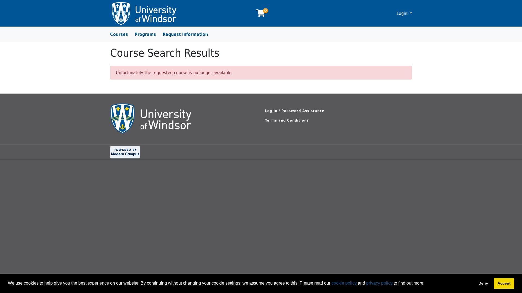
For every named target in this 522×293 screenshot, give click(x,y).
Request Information (185, 34)
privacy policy (379, 283)
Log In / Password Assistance (294, 111)
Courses (119, 34)
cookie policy (344, 283)
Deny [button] (483, 283)
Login (403, 13)
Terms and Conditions (287, 120)
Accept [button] (504, 283)
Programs (145, 34)
